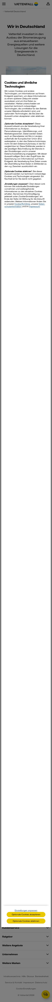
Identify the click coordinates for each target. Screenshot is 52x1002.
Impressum (34, 206)
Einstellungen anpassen (26, 910)
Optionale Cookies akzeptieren (26, 914)
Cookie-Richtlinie (22, 204)
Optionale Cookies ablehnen (26, 921)
